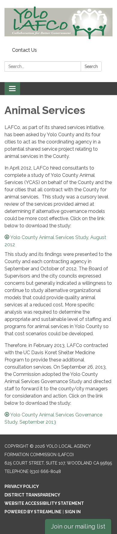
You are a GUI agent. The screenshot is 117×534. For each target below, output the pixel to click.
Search (91, 66)
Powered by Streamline (33, 511)
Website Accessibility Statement (44, 503)
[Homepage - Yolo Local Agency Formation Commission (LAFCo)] (58, 22)
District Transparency (32, 495)
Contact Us (24, 50)
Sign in (73, 511)
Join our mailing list (78, 526)
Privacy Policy (21, 486)
